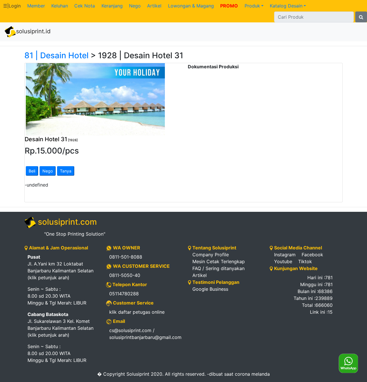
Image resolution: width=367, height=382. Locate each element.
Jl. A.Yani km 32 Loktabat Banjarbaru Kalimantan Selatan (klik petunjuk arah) (60, 267)
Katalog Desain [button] (286, 6)
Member (36, 6)
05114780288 (124, 293)
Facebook (312, 254)
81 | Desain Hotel (56, 55)
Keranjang (112, 6)
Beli (32, 170)
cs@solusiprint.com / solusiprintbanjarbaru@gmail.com (144, 333)
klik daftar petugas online (137, 312)
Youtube (283, 261)
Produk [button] (252, 6)
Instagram (285, 254)
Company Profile (210, 254)
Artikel (154, 6)
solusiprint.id (33, 31)
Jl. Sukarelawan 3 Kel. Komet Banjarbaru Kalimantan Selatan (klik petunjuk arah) (60, 324)
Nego (135, 6)
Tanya (65, 170)
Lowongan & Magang (191, 6)
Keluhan (59, 6)
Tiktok (305, 261)
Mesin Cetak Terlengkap (218, 261)
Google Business (210, 289)
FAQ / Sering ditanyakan (218, 268)
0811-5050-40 (124, 275)
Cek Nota (84, 6)
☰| (12, 6)
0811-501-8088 (125, 257)
